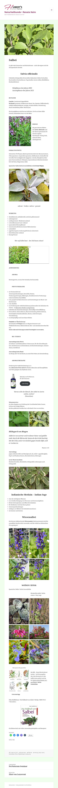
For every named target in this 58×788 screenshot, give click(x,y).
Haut (40, 752)
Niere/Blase (11, 754)
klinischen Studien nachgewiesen (25, 308)
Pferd (16, 754)
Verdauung (28, 754)
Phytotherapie (21, 754)
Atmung (36, 752)
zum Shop (25, 383)
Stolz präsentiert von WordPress (23, 785)
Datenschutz (12, 785)
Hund (43, 752)
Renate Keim (23, 752)
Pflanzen (30, 752)
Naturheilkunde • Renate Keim (20, 12)
